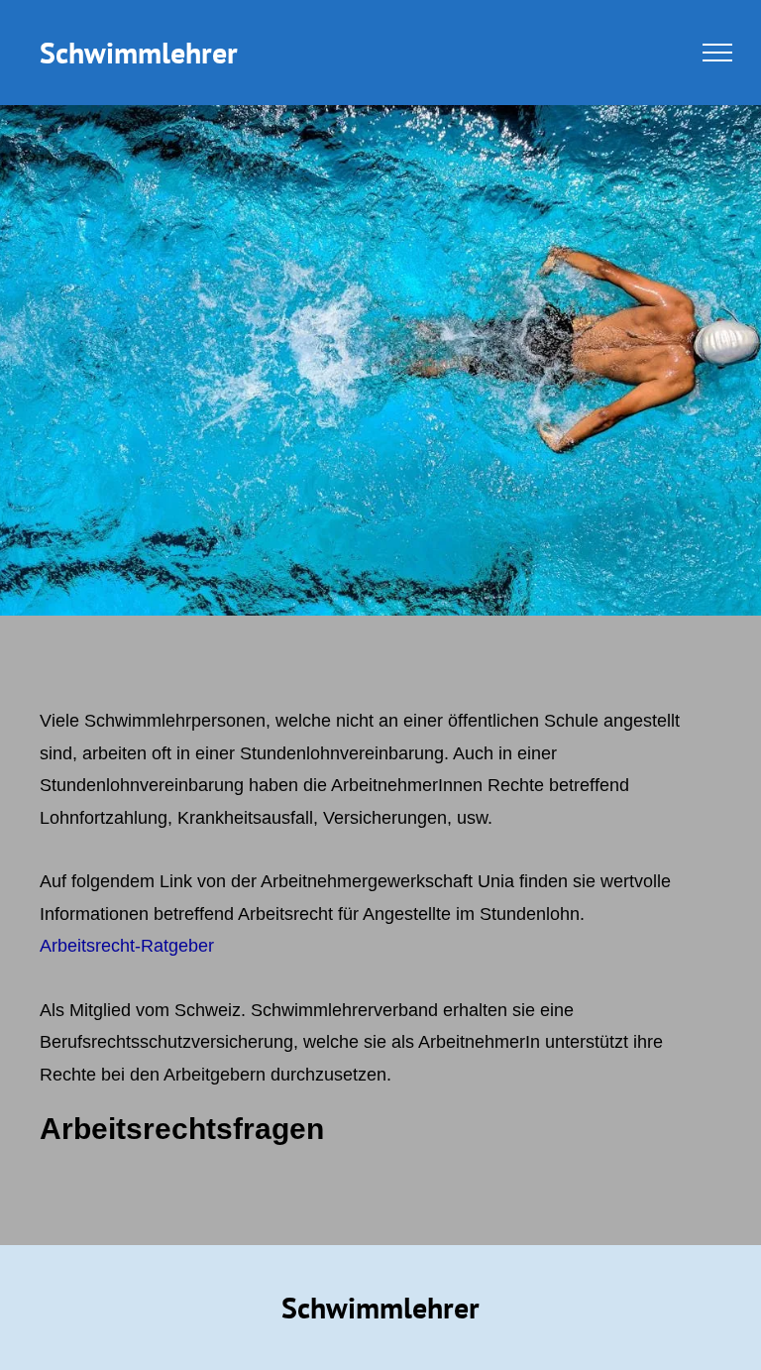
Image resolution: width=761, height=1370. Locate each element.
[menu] (717, 52)
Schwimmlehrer (139, 52)
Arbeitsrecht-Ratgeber (127, 946)
